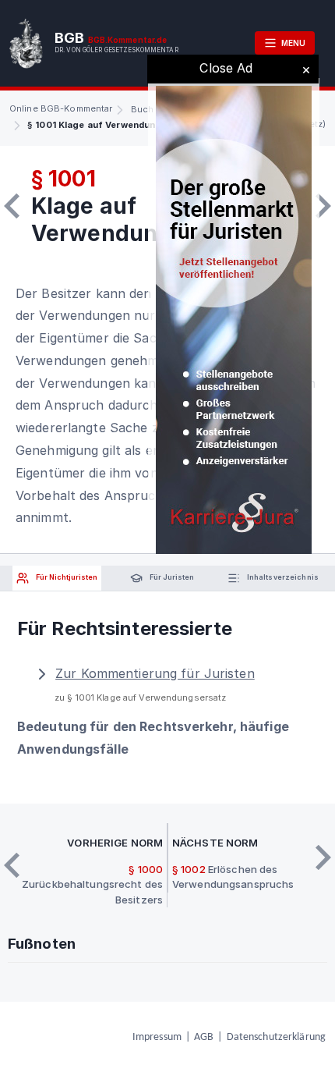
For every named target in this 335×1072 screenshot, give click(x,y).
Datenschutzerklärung (276, 1037)
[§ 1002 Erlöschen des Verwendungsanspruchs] (323, 205)
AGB (203, 1037)
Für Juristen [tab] (171, 577)
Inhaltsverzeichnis (282, 577)
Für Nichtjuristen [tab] (65, 577)
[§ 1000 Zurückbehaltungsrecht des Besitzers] (11, 205)
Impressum (157, 1037)
